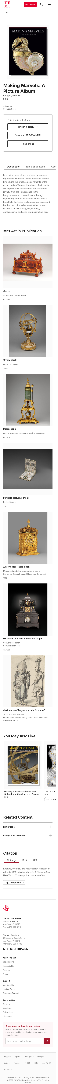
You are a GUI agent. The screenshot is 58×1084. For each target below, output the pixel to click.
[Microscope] (28, 400)
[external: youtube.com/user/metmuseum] (23, 949)
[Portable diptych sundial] (28, 469)
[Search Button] (41, 4)
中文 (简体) (46, 1063)
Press (5, 974)
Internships (7, 1016)
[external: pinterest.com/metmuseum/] (11, 949)
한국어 (36, 1063)
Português (29, 1057)
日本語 (27, 1063)
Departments (8, 962)
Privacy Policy (29, 1078)
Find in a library (26, 127)
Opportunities (9, 1000)
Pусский (8, 1070)
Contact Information (42, 1078)
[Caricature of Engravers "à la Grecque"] (28, 681)
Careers (6, 1004)
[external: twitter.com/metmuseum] (7, 949)
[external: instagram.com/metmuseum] (15, 949)
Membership (8, 985)
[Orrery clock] (28, 331)
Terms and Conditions (14, 1078)
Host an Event (9, 989)
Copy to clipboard (13, 882)
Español (17, 1057)
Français (40, 1057)
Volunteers (7, 1008)
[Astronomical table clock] (28, 538)
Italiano (7, 1063)
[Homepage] (7, 4)
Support (6, 981)
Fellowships (8, 1012)
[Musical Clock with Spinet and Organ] (28, 609)
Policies (6, 970)
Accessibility (8, 966)
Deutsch (17, 1063)
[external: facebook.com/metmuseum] (4, 949)
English (7, 1057)
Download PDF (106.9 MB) (28, 135)
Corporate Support (11, 993)
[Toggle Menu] (49, 4)
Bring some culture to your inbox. (23, 1026)
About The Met (9, 958)
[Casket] (28, 262)
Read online (28, 143)
